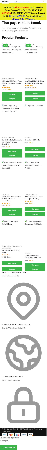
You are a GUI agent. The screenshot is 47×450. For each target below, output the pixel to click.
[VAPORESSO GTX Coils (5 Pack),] (12, 232)
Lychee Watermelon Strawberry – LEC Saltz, (33, 257)
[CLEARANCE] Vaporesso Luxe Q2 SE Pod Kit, (34, 198)
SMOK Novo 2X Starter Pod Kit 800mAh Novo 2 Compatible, (11, 199)
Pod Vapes (5, 194)
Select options (12, 151)
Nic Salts (28, 137)
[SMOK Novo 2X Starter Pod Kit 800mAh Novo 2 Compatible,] (12, 176)
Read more (12, 94)
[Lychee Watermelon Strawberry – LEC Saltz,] (35, 235)
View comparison (8, 447)
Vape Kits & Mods (31, 194)
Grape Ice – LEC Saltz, (32, 140)
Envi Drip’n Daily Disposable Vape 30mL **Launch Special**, (12, 142)
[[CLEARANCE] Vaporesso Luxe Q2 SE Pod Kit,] (35, 176)
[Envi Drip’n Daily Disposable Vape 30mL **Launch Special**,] (12, 119)
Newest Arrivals (8, 78)
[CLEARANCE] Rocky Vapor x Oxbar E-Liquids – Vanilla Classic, (12, 83)
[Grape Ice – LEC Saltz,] (35, 119)
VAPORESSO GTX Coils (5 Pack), (11, 251)
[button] (43, 1)
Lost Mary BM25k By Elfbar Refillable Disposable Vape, (34, 82)
